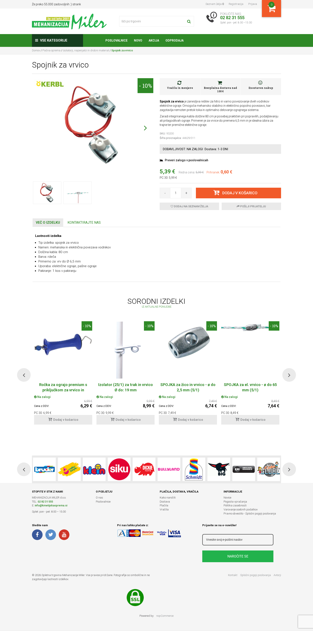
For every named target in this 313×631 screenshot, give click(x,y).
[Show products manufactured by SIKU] (119, 469)
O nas (99, 497)
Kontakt (232, 575)
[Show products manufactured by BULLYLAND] (169, 469)
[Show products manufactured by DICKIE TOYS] (144, 469)
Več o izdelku (48, 222)
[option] (125, 375)
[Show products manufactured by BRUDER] (44, 469)
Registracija (236, 4)
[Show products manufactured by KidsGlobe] (268, 469)
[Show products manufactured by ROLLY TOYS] (69, 469)
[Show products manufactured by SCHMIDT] (193, 469)
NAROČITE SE (237, 556)
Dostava (165, 501)
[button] (145, 127)
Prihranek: (213, 172)
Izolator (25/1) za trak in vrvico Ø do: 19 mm (125, 387)
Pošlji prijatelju (253, 206)
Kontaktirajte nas (84, 222)
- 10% (145, 85)
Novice (227, 497)
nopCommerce (165, 615)
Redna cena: (187, 172)
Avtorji (277, 575)
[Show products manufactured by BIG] (218, 469)
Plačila (164, 505)
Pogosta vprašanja (235, 501)
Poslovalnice (103, 501)
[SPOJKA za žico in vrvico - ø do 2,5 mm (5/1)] (188, 343)
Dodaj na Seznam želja (190, 206)
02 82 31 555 (45, 501)
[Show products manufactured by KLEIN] (94, 469)
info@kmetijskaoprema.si (51, 505)
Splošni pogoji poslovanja (255, 575)
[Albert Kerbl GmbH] (50, 84)
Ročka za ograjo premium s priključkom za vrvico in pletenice (63, 390)
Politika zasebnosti (235, 505)
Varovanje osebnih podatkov (241, 509)
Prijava (252, 4)
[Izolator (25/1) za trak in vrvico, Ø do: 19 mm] (125, 350)
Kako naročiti (168, 497)
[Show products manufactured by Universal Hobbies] (243, 469)
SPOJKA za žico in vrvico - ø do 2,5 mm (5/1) (187, 387)
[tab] (48, 222)
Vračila (164, 509)
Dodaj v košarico (65, 420)
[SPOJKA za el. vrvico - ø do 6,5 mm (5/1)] (250, 327)
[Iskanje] (189, 21)
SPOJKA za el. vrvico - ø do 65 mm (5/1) (250, 387)
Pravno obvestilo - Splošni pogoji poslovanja (250, 513)
